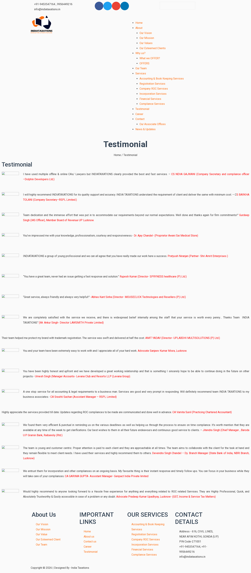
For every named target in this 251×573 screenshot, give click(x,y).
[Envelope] (116, 6)
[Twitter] (107, 6)
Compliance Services (152, 103)
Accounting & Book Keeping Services (162, 78)
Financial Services (150, 99)
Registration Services (152, 83)
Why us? (140, 53)
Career (139, 114)
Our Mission (147, 38)
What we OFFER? (150, 58)
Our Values (146, 43)
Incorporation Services (153, 93)
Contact (139, 119)
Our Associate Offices (153, 124)
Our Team (141, 68)
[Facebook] (99, 6)
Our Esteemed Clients (153, 48)
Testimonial (142, 109)
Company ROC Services (154, 88)
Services (140, 73)
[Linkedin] (124, 6)
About (138, 28)
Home (139, 22)
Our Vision (146, 33)
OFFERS (144, 63)
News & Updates (145, 129)
